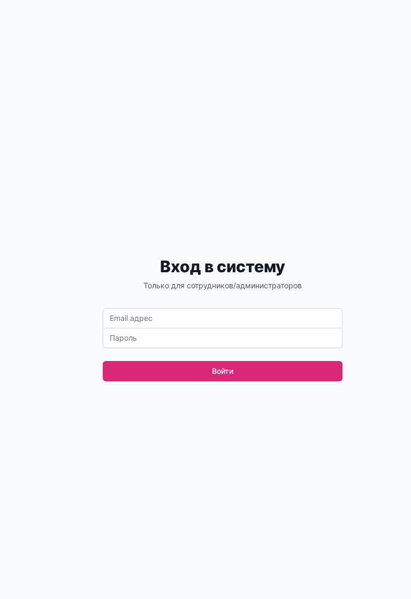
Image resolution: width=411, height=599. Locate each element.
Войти (222, 370)
